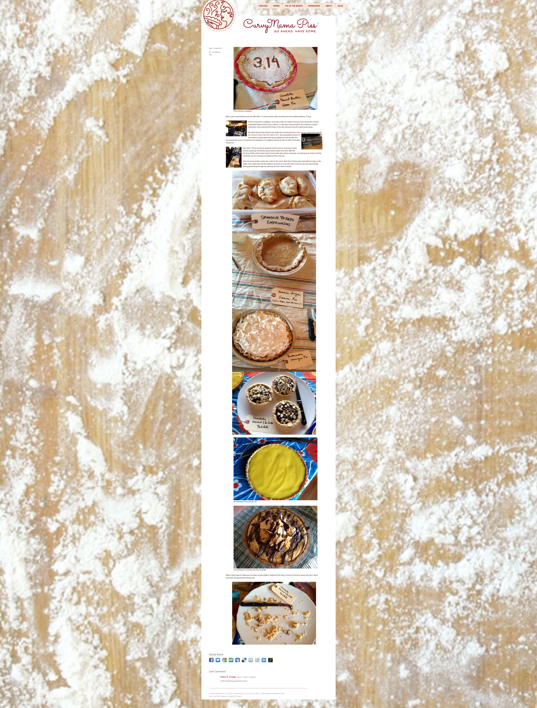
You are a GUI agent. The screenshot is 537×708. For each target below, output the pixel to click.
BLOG (340, 5)
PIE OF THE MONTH (294, 5)
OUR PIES (263, 5)
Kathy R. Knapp (228, 676)
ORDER (276, 5)
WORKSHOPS (314, 5)
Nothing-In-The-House (297, 132)
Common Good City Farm (260, 135)
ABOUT (329, 5)
